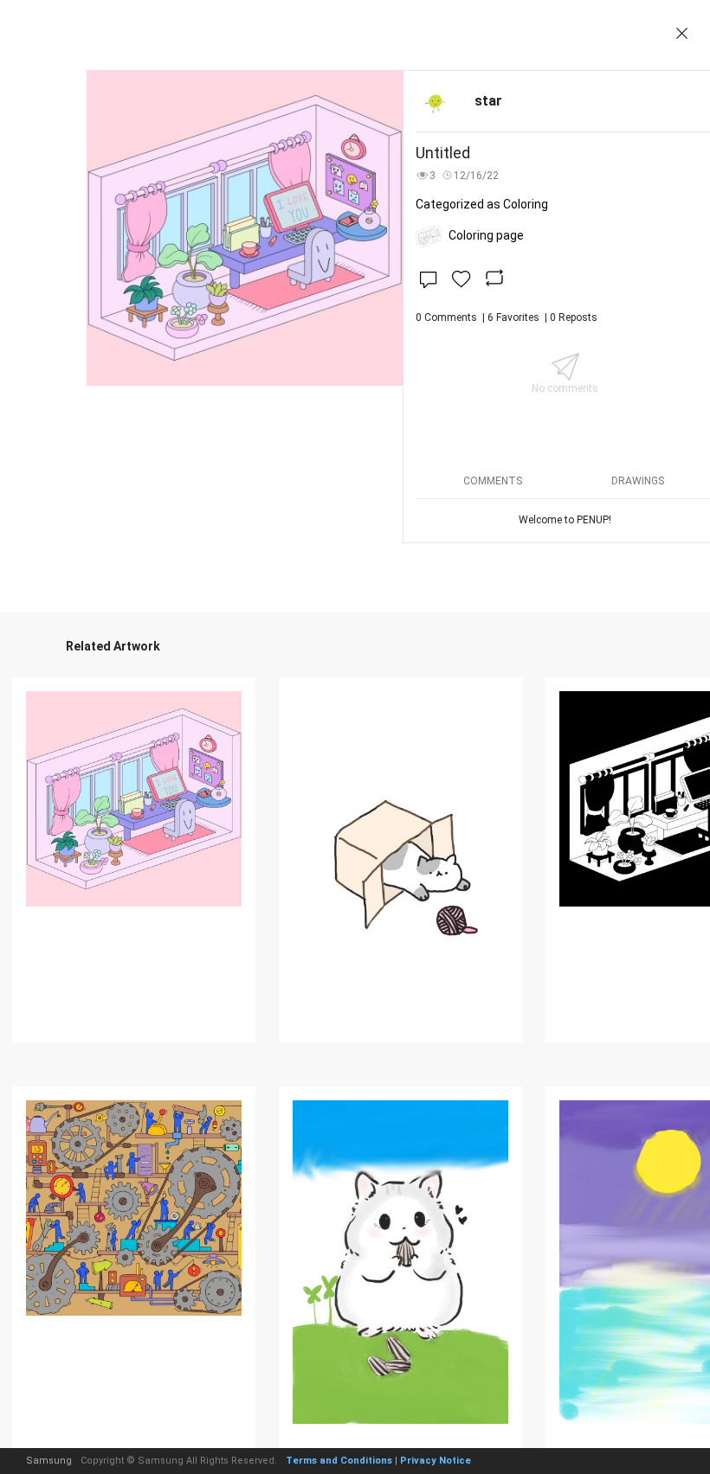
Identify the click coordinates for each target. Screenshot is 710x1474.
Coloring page (486, 235)
